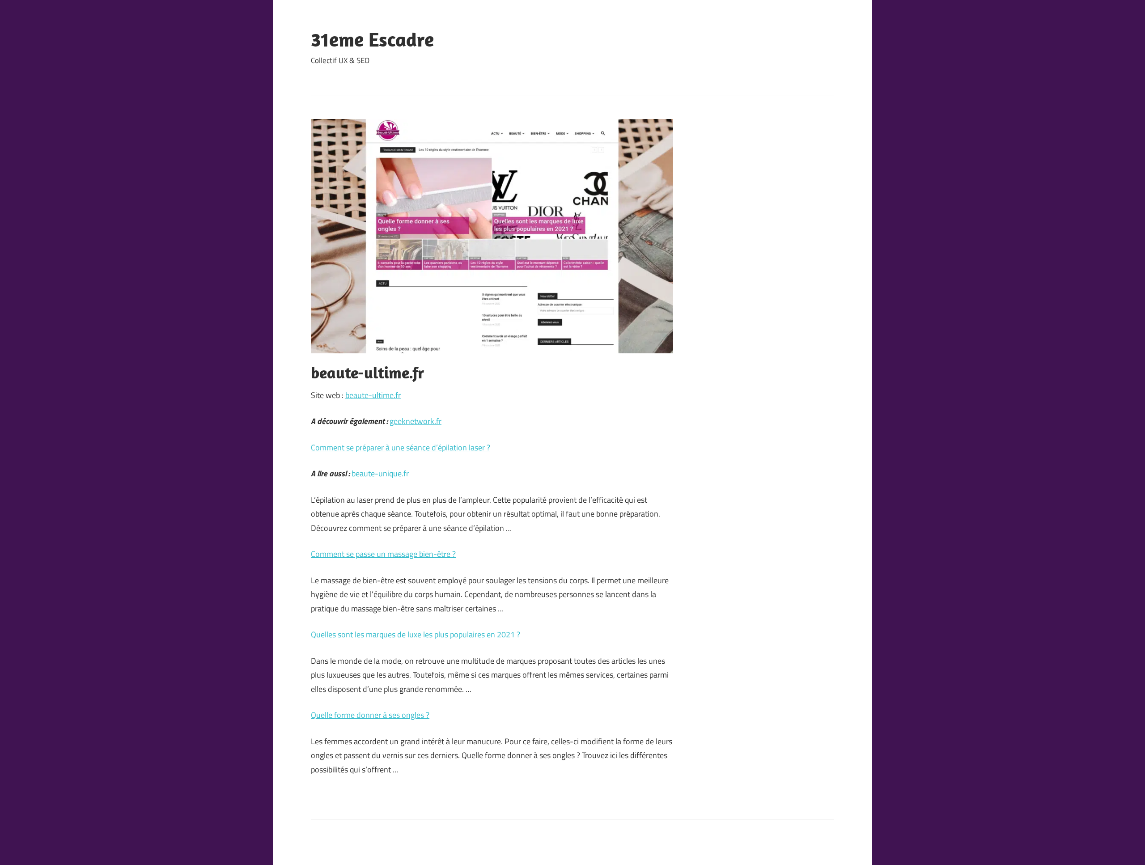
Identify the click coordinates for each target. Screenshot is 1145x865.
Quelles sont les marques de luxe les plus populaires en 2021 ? (415, 634)
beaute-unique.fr (380, 473)
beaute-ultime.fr (373, 395)
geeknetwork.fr (415, 421)
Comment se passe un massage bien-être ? (383, 554)
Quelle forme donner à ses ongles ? (370, 715)
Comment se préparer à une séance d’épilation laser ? (400, 447)
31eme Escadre (372, 39)
